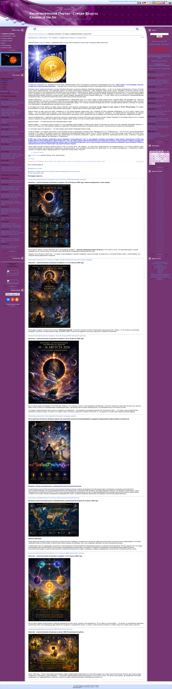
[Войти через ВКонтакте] (8, 299)
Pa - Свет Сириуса (160, 268)
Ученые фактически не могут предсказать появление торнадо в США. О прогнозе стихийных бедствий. (12, 211)
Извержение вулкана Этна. (9, 127)
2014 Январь (160, 239)
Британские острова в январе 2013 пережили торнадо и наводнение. (12, 181)
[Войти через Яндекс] (12, 299)
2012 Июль (160, 207)
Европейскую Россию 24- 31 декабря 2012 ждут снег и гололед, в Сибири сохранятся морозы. (12, 232)
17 (156, 159)
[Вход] (23, 23)
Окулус (160, 272)
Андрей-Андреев (48, 161)
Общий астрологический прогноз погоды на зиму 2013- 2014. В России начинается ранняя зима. (11, 168)
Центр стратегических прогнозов (160, 277)
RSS (170, 1)
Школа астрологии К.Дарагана (160, 274)
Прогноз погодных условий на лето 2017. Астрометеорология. (159, 74)
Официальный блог (160, 266)
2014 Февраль (160, 241)
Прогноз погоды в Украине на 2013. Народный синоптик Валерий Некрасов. (12, 121)
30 (153, 163)
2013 (36, 34)
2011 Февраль (160, 175)
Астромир (160, 269)
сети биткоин (46, 99)
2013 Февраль (160, 220)
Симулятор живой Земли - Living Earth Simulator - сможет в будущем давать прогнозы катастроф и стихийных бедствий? (12, 156)
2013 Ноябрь (160, 235)
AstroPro (160, 271)
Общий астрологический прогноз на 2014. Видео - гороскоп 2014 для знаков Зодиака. (12, 140)
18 (159, 159)
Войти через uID (12, 294)
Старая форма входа (12, 304)
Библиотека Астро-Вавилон (160, 275)
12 (46, 34)
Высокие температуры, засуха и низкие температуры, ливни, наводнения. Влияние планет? (11, 188)
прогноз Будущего (77, 161)
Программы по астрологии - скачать (160, 264)
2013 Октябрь (160, 233)
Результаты (4, 91)
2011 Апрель (160, 178)
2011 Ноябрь (160, 192)
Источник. (31, 159)
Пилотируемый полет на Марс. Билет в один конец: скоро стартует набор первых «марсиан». (12, 195)
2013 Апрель (160, 224)
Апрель (41, 34)
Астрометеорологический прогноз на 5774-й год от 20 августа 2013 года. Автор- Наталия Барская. (12, 148)
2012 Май (160, 203)
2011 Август (160, 186)
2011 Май (160, 180)
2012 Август (160, 209)
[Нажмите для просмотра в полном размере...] (49, 247)
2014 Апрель (160, 243)
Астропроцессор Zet (160, 262)
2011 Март (160, 176)
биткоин (69, 161)
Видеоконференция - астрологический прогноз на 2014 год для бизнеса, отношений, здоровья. (158, 136)
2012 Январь (160, 195)
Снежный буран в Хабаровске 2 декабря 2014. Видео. (158, 89)
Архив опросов (14, 91)
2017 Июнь (160, 252)
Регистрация (33, 173)
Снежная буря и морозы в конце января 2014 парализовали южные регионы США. (159, 120)
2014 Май (160, 245)
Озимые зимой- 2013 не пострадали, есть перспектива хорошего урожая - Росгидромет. (11, 225)
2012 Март (160, 199)
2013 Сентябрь (160, 231)
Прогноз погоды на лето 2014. (157, 101)
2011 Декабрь (160, 193)
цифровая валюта (62, 161)
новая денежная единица (89, 161)
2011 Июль (160, 184)
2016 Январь (160, 250)
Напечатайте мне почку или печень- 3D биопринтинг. (10, 246)
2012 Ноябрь (160, 214)
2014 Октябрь (160, 247)
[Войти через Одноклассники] (17, 299)
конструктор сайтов (87, 687)
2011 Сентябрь (160, 188)
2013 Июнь (160, 228)
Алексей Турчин (38, 152)
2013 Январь (160, 218)
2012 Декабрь (160, 216)
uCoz (97, 687)
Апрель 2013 (159, 149)
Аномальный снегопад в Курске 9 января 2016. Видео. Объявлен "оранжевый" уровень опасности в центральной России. (159, 82)
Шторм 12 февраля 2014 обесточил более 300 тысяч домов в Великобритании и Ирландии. (12, 133)
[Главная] (7, 19)
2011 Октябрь (160, 190)
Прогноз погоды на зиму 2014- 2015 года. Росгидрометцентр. (159, 95)
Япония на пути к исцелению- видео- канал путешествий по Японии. (10, 240)
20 (165, 159)
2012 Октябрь (160, 212)
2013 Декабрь (160, 237)
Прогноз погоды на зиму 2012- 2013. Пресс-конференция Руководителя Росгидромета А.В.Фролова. (12, 103)
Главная (30, 34)
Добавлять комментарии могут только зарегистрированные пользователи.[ (54, 172)
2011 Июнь (160, 182)
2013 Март (160, 222)
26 (162, 161)
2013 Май (160, 226)
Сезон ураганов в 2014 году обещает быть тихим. (157, 106)
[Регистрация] (14, 21)
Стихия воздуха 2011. (8, 162)
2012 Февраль (160, 197)
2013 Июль (160, 229)
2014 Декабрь (160, 248)
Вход (40, 173)
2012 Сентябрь (160, 211)
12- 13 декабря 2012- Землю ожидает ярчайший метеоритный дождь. (11, 203)
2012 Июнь (160, 205)
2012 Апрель (160, 201)
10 (156, 156)
